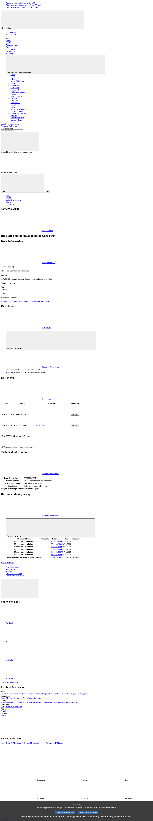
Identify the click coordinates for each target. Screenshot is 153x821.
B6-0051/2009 (56, 541)
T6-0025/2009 (39, 425)
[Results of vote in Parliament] (52, 444)
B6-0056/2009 (56, 547)
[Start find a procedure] (20, 141)
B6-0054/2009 (56, 544)
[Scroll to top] (20, 588)
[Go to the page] (52, 422)
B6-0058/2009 (56, 552)
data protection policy (91, 817)
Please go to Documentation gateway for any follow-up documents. (26, 301)
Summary (75, 414)
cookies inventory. (125, 817)
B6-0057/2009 (56, 549)
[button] (37, 734)
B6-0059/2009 (56, 555)
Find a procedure (7, 128)
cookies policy (108, 817)
